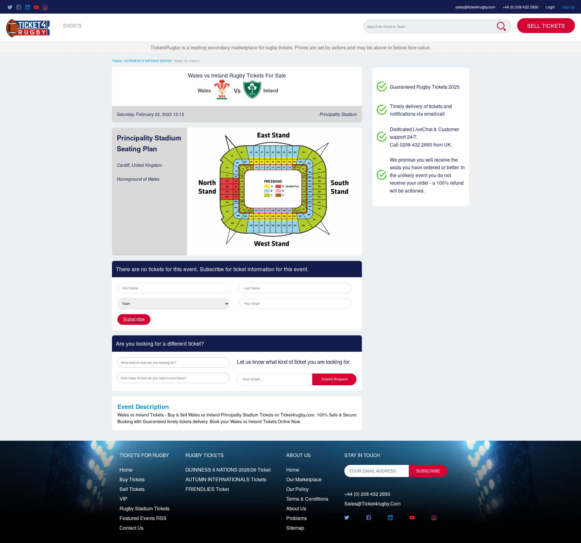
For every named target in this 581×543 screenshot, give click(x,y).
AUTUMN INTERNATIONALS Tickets (225, 479)
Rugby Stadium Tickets (144, 508)
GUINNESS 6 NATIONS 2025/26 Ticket (228, 469)
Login (550, 6)
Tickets (117, 60)
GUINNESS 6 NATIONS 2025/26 (148, 60)
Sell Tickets (546, 25)
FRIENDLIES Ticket (207, 488)
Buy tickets (132, 479)
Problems (296, 518)
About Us (296, 508)
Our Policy (297, 488)
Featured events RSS (143, 518)
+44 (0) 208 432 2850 (520, 6)
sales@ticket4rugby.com (475, 6)
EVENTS (72, 25)
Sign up (568, 6)
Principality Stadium (338, 114)
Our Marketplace (304, 479)
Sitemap (295, 527)
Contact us (131, 527)
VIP (123, 498)
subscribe (428, 471)
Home (126, 469)
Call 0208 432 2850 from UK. (421, 144)
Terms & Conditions (307, 498)
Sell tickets (132, 488)
